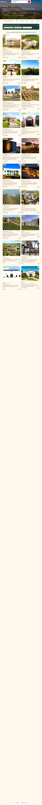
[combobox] (20, 2)
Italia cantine (8, 6)
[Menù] (40, 1)
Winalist (3, 6)
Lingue (30, 20)
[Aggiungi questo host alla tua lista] (19, 35)
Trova (20, 57)
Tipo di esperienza (36, 20)
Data (16, 20)
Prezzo (25, 20)
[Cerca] (28, 2)
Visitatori (20, 20)
